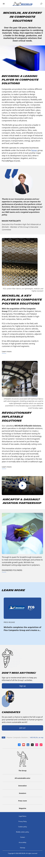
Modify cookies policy (22, 832)
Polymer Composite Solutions (17, 737)
